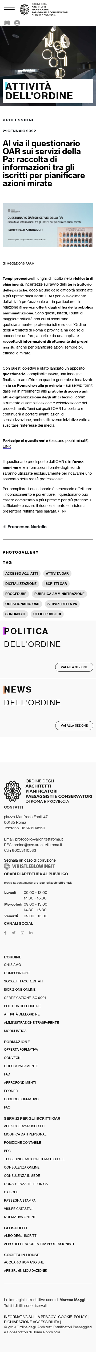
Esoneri (11, 1091)
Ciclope (11, 1192)
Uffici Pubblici (47, 614)
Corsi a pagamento (21, 1066)
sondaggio (15, 614)
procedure (15, 594)
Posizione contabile (22, 1143)
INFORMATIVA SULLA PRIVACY (30, 1317)
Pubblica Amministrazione (59, 594)
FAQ (7, 1107)
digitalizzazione (21, 584)
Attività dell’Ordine (22, 1014)
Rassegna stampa (19, 1200)
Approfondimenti (20, 1083)
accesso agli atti (21, 573)
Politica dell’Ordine (22, 1006)
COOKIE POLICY (72, 1317)
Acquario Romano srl (24, 1262)
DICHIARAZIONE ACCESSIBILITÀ (31, 1322)
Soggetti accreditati (23, 981)
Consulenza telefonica (26, 1184)
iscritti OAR (56, 584)
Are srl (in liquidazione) (25, 1271)
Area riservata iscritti (24, 1126)
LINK (7, 446)
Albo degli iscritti (20, 1236)
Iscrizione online (19, 989)
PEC (7, 1151)
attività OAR (57, 573)
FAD (7, 1074)
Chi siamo (12, 965)
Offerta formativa (21, 1049)
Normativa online (20, 1217)
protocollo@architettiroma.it (53, 883)
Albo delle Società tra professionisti (39, 1244)
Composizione (17, 973)
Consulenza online (21, 1167)
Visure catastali (18, 1209)
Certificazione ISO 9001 (25, 998)
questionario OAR (22, 604)
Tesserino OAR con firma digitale (34, 1159)
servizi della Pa (62, 604)
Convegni (12, 1058)
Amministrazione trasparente (31, 1023)
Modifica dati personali (25, 1134)
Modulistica (15, 1031)
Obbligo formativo (21, 1099)
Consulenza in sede (22, 1176)
